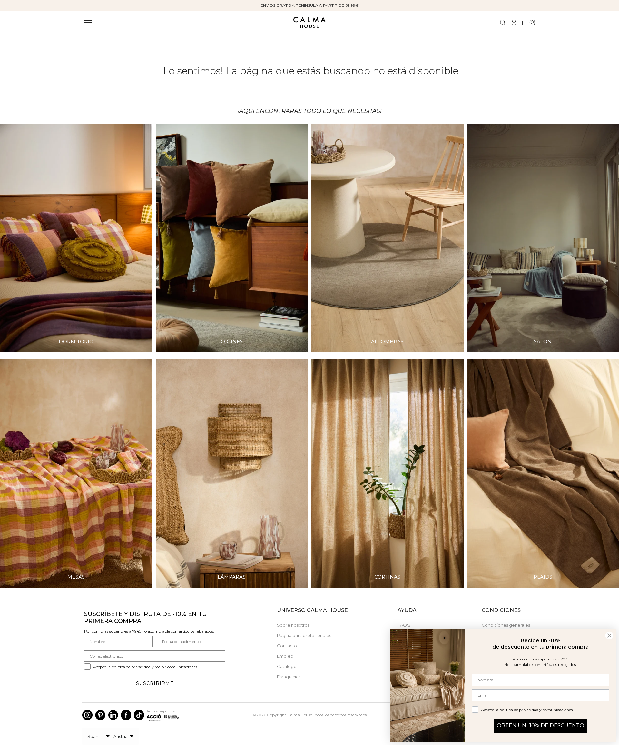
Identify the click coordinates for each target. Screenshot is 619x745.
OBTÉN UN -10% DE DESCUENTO (540, 725)
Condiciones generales (506, 625)
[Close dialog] (609, 635)
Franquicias (288, 676)
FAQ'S (404, 625)
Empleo (285, 656)
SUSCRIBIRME (155, 683)
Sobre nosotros (293, 625)
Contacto (287, 645)
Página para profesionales (304, 635)
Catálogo (287, 666)
